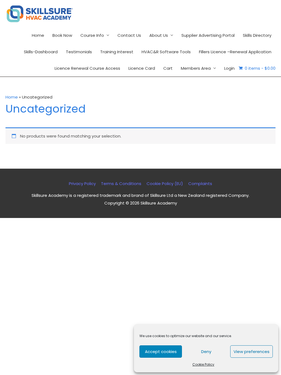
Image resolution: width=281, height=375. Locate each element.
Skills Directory (257, 35)
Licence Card (141, 68)
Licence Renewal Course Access (87, 68)
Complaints (200, 183)
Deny (206, 351)
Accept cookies (161, 351)
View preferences (251, 351)
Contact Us (129, 35)
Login (229, 68)
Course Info (92, 35)
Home (38, 35)
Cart (168, 68)
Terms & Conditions (121, 183)
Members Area (196, 68)
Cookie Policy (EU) (165, 183)
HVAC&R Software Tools (166, 52)
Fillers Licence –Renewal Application (235, 52)
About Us (158, 35)
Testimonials (79, 52)
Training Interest (116, 52)
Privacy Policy (82, 183)
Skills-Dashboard (41, 52)
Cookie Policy (203, 364)
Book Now (62, 35)
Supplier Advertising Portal (208, 35)
